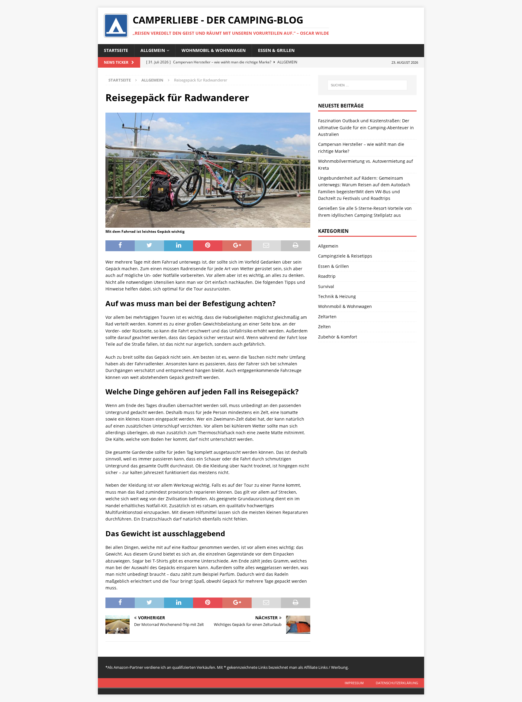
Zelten (324, 326)
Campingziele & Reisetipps (345, 256)
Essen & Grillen (276, 50)
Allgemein (152, 50)
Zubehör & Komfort (337, 337)
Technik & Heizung (337, 296)
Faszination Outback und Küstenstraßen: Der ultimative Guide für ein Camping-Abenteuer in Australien (366, 127)
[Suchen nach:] (367, 85)
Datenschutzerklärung (397, 683)
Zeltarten (327, 316)
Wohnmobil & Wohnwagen (214, 50)
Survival (326, 286)
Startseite (116, 50)
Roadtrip (327, 276)
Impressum (354, 683)
